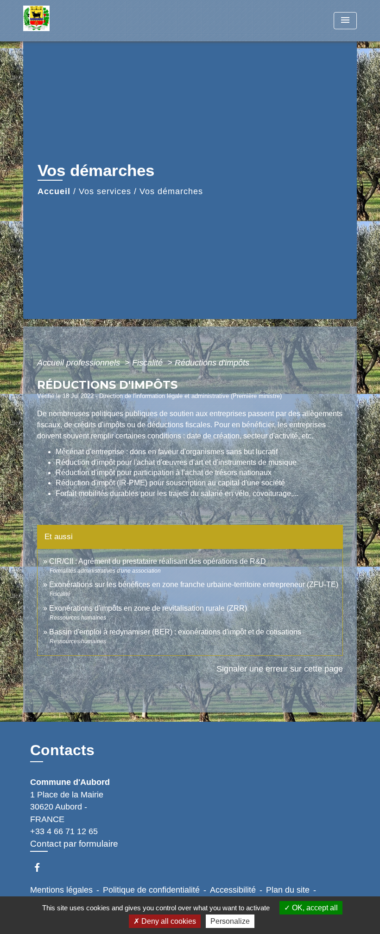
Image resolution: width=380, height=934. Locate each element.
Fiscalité (148, 362)
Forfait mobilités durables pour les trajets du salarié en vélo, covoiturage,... (177, 493)
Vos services (105, 191)
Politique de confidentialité (151, 890)
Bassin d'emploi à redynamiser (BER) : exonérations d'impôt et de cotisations (175, 632)
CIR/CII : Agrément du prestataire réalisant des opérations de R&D (157, 561)
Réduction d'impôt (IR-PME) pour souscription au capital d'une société (170, 483)
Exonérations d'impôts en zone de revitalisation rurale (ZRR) (148, 608)
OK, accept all (314, 908)
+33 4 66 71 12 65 (64, 831)
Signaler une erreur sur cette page (279, 668)
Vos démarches (171, 191)
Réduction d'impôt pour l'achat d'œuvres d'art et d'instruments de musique (176, 462)
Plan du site (288, 890)
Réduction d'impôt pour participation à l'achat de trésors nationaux (164, 473)
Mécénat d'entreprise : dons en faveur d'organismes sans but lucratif (167, 452)
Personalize (230, 921)
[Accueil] (81, 20)
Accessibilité (233, 890)
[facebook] (41, 867)
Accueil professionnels (79, 362)
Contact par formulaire (74, 844)
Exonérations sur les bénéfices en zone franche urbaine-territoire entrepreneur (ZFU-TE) (193, 584)
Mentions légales (61, 890)
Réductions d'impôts (212, 362)
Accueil (54, 191)
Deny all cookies (167, 921)
